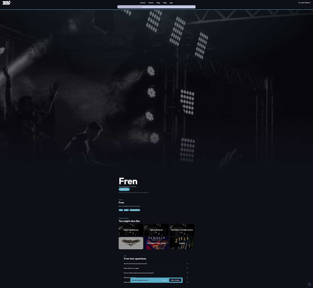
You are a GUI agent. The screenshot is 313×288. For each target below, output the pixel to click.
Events (142, 3)
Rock (121, 210)
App (171, 3)
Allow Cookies (175, 280)
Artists (151, 3)
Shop (158, 3)
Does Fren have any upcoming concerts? (135, 263)
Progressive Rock (134, 210)
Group (126, 210)
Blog (165, 3)
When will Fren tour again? (131, 268)
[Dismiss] (309, 258)
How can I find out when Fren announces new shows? (139, 273)
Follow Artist (124, 189)
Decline (164, 280)
